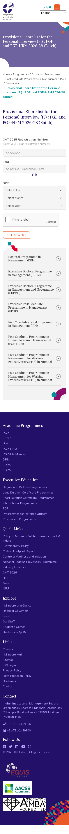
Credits (7, 686)
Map (6, 583)
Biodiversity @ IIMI (15, 632)
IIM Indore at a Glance (17, 605)
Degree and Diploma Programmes (25, 487)
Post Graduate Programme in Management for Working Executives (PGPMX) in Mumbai (30, 358)
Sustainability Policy (16, 546)
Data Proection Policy (17, 676)
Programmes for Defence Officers (25, 514)
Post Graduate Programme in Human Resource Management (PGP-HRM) (29, 340)
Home (6, 74)
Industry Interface (14, 567)
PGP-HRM (10, 449)
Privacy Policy (12, 670)
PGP (6, 433)
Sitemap (8, 660)
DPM (6, 459)
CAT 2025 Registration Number (26, 141)
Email (6, 162)
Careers (8, 649)
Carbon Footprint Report (19, 551)
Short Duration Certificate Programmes (28, 498)
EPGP (7, 438)
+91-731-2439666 (19, 724)
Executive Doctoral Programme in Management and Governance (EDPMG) (31, 289)
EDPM (7, 465)
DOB (6, 183)
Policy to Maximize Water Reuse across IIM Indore (31, 538)
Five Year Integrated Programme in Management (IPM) (31, 323)
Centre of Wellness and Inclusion (24, 556)
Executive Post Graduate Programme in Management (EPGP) (27, 307)
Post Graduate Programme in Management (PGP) (36, 79)
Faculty (7, 616)
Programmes (21, 74)
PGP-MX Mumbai (14, 454)
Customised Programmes (19, 519)
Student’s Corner (14, 627)
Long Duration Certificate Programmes (28, 492)
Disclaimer (9, 681)
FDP (6, 508)
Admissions (13, 83)
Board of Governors (16, 611)
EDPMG (8, 470)
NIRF (6, 588)
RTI (5, 578)
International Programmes (20, 503)
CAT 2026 (10, 572)
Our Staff (9, 621)
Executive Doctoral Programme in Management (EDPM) (30, 273)
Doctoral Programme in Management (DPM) (24, 258)
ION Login (9, 665)
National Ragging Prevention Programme (30, 562)
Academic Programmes (46, 74)
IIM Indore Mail (12, 654)
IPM (5, 443)
